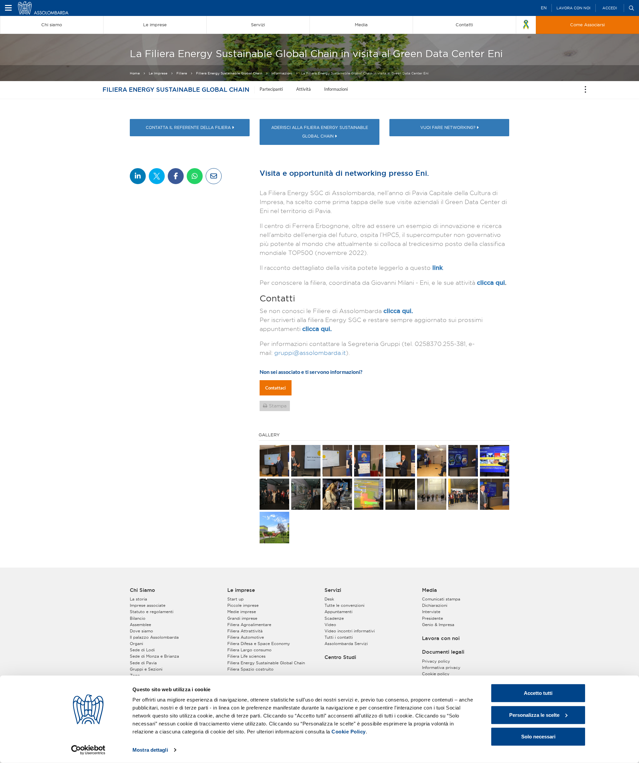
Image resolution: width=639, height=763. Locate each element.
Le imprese (241, 590)
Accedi (609, 8)
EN (543, 8)
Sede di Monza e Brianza (154, 656)
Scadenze (334, 618)
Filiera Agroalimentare (249, 624)
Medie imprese (241, 611)
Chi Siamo (142, 590)
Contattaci (275, 387)
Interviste (431, 611)
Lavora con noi (573, 8)
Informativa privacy (441, 667)
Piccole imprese (243, 605)
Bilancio (137, 618)
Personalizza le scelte (534, 714)
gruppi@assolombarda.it (310, 353)
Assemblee (140, 624)
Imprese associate (147, 605)
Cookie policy (435, 674)
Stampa (278, 405)
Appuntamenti (338, 611)
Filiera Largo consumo (249, 650)
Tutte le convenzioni (344, 605)
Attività (303, 89)
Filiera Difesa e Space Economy (258, 643)
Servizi (332, 590)
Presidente (432, 618)
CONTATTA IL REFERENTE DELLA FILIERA (189, 127)
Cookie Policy (348, 731)
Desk (329, 599)
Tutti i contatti (338, 637)
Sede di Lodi (142, 650)
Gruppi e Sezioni (146, 669)
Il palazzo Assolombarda (154, 637)
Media (429, 590)
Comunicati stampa (441, 599)
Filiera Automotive (245, 637)
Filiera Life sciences (246, 656)
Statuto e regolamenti (151, 611)
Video (330, 624)
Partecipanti (271, 89)
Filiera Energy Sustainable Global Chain (229, 73)
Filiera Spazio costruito (250, 669)
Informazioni (281, 73)
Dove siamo (141, 631)
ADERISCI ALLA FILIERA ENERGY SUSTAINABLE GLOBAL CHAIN (319, 131)
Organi (136, 643)
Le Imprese (158, 73)
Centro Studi (340, 657)
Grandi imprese (242, 618)
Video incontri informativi (349, 631)
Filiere (181, 73)
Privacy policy (436, 661)
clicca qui (491, 282)
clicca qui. (398, 310)
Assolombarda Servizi (346, 643)
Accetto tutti (538, 693)
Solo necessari (538, 736)
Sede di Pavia (143, 663)
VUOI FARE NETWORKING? (448, 127)
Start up (235, 599)
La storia (138, 599)
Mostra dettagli (150, 750)
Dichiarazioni (434, 605)
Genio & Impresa (438, 624)
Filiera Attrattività (245, 631)
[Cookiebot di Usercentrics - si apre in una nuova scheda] (88, 750)
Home (135, 73)
